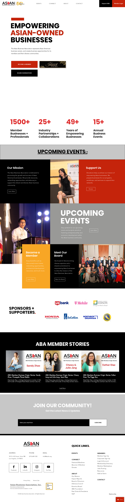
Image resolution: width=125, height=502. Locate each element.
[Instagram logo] (37, 467)
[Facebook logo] (14, 467)
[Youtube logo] (48, 467)
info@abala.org (47, 456)
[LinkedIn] (25, 467)
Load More (62, 388)
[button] (52, 3)
